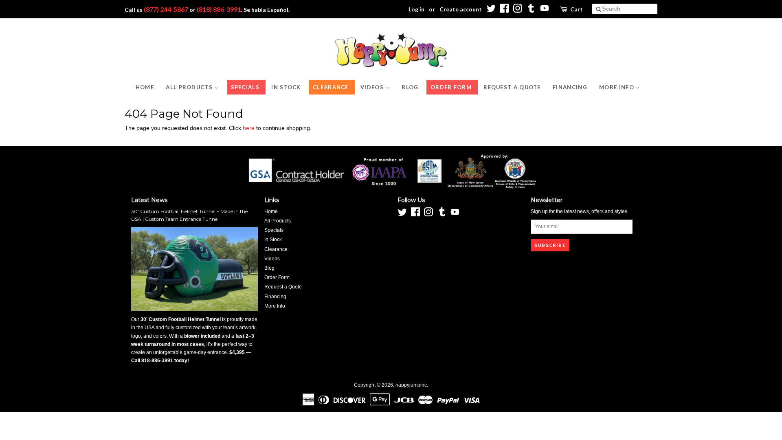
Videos (372, 87)
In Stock (286, 87)
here (249, 128)
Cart (576, 9)
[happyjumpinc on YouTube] (544, 10)
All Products (190, 87)
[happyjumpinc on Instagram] (517, 10)
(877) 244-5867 (166, 9)
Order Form (451, 87)
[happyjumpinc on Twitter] (490, 10)
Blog (410, 87)
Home (145, 87)
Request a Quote (512, 87)
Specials (245, 87)
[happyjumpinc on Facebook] (504, 10)
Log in (416, 9)
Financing (570, 87)
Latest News (149, 200)
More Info (617, 87)
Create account (460, 9)
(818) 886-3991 (219, 9)
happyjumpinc (411, 385)
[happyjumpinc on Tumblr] (531, 10)
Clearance (331, 87)
